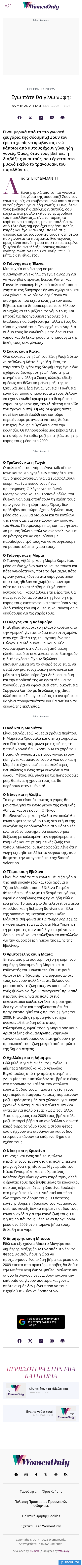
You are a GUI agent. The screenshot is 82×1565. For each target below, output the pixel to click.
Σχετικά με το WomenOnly (41, 1526)
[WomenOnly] (41, 6)
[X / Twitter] (30, 118)
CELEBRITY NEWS (41, 89)
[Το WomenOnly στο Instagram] (26, 1475)
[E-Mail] (52, 118)
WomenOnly (41, 1461)
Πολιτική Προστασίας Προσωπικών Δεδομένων (41, 1503)
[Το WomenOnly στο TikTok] (36, 1475)
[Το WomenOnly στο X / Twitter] (46, 1475)
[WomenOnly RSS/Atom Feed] (65, 1475)
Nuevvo (34, 1551)
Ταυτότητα (28, 1491)
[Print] (62, 118)
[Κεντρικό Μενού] (8, 6)
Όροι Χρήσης (52, 1491)
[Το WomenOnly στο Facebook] (16, 1475)
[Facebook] (19, 118)
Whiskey (63, 1551)
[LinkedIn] (41, 118)
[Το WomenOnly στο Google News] (56, 1475)
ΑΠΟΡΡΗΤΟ (71, 1562)
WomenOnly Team (26, 105)
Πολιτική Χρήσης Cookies (41, 1516)
